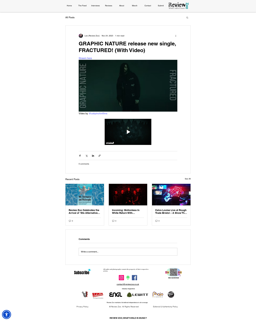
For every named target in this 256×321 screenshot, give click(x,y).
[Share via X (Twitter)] (86, 155)
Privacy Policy (82, 306)
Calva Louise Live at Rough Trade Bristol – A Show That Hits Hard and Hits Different (171, 211)
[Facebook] (134, 277)
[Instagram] (121, 277)
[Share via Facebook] (80, 155)
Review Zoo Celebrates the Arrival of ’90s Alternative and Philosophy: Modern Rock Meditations (84, 211)
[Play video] (128, 132)
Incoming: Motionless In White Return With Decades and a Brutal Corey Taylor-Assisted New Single (128, 211)
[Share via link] (99, 155)
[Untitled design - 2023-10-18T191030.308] (128, 277)
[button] (187, 17)
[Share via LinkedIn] (93, 155)
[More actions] (175, 35)
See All (188, 179)
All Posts (70, 17)
